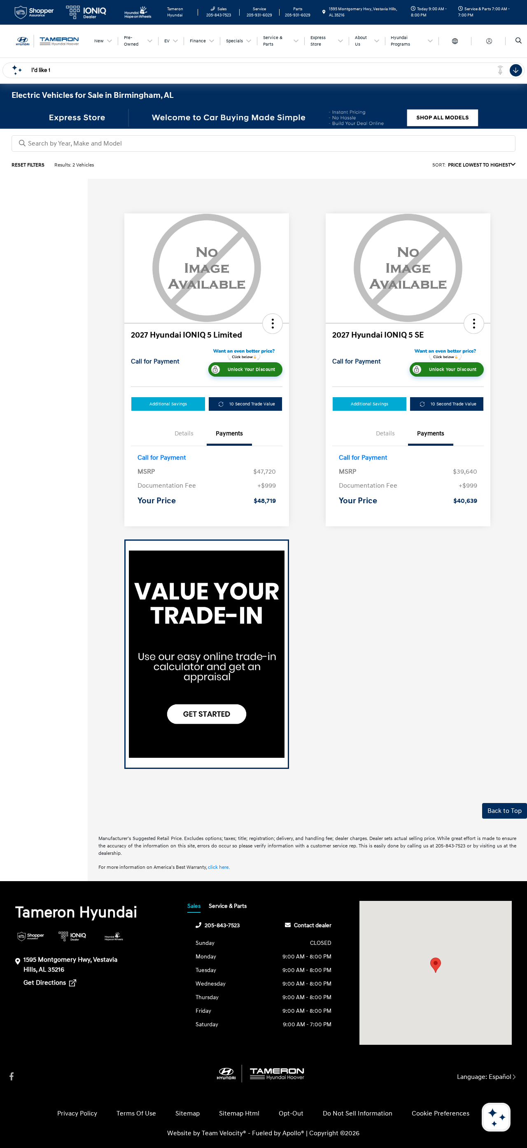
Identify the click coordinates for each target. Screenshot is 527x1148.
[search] (518, 41)
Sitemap (187, 1113)
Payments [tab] (229, 433)
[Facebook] (11, 1076)
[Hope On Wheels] (113, 936)
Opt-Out (291, 1113)
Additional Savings (168, 404)
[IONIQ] (72, 936)
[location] (324, 12)
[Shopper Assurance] (30, 936)
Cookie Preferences (440, 1113)
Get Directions (45, 983)
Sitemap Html (239, 1113)
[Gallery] (263, 118)
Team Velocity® (224, 1133)
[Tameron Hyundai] (49, 41)
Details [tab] (184, 433)
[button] (272, 323)
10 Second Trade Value (252, 404)
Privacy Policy (77, 1113)
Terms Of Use (136, 1113)
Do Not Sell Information (357, 1113)
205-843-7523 (222, 925)
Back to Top (504, 811)
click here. (219, 867)
